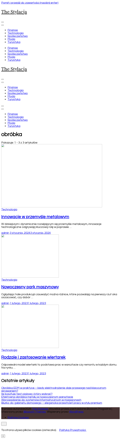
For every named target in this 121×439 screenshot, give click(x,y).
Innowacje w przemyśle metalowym (35, 217)
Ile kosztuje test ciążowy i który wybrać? (26, 393)
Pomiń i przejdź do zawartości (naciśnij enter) (29, 2)
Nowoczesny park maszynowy (30, 287)
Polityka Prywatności (72, 430)
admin (5, 232)
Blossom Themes (34, 411)
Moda (11, 39)
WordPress (76, 411)
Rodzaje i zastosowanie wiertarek (33, 357)
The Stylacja (14, 12)
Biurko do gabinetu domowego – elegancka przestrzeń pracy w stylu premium (51, 402)
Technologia (15, 33)
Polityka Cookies (18, 417)
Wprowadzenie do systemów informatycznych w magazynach (41, 399)
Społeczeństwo (18, 36)
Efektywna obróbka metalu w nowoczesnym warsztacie (37, 396)
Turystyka (14, 42)
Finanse (13, 30)
